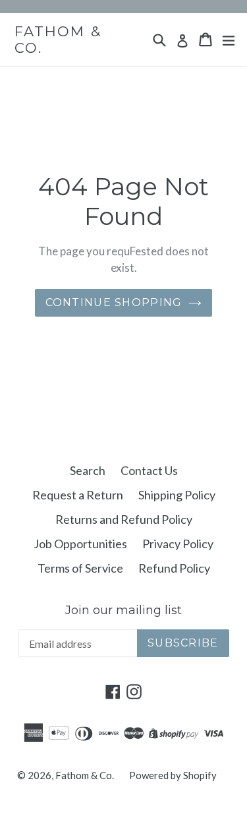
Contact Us (149, 470)
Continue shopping (113, 302)
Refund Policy (174, 568)
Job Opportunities (80, 543)
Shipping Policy (176, 495)
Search (87, 470)
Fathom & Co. (57, 39)
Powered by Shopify (173, 775)
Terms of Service (80, 568)
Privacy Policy (177, 543)
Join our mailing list (123, 610)
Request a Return (77, 495)
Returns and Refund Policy (123, 519)
